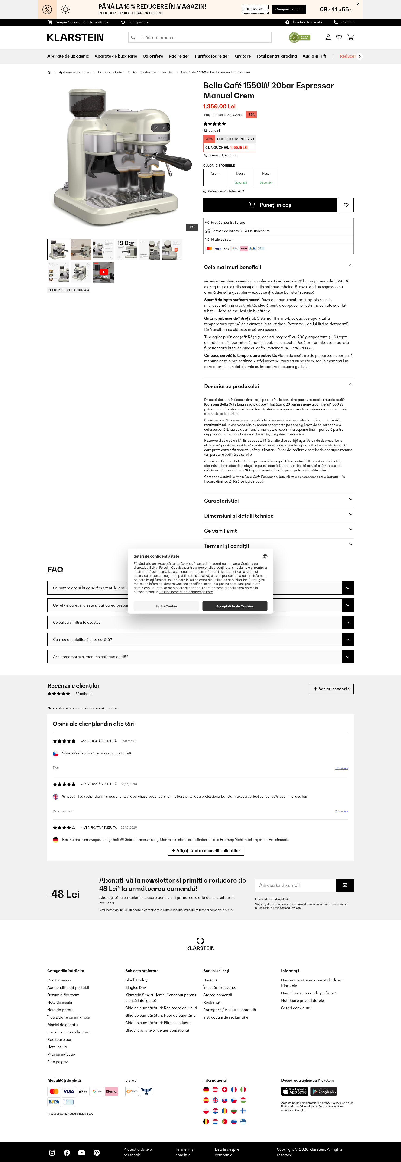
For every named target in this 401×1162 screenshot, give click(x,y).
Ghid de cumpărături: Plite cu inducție (158, 1022)
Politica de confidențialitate (272, 899)
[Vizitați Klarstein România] (224, 1111)
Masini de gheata (62, 1024)
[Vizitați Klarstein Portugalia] (224, 1121)
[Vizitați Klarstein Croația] (215, 1111)
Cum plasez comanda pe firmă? (309, 993)
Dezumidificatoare (63, 995)
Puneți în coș (275, 205)
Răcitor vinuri (59, 980)
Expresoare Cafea (111, 72)
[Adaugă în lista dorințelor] (346, 205)
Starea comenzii (217, 995)
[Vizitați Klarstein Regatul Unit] (215, 1100)
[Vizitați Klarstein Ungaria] (243, 1100)
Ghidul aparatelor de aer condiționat (157, 1030)
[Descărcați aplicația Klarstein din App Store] (295, 1091)
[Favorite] (339, 37)
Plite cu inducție (61, 1054)
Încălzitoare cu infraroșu (68, 1017)
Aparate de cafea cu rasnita (153, 72)
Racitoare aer (59, 1039)
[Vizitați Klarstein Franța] (234, 1089)
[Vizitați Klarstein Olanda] (215, 1121)
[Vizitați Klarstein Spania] (206, 1100)
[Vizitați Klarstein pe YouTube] (81, 1153)
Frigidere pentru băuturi (68, 1032)
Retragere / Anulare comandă (229, 1009)
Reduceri (348, 56)
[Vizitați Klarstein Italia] (243, 1089)
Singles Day (135, 987)
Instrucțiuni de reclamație (225, 1017)
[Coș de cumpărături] (350, 37)
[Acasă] (53, 72)
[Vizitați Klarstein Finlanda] (243, 1111)
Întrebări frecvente (307, 22)
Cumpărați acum (288, 9)
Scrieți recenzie (333, 688)
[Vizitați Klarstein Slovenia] (234, 1121)
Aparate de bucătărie (74, 72)
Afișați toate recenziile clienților (207, 850)
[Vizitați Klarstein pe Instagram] (52, 1153)
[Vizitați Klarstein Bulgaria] (234, 1111)
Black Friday (136, 980)
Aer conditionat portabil (68, 987)
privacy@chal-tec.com (287, 907)
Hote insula (57, 1047)
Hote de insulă (59, 1002)
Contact (347, 22)
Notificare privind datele (302, 1000)
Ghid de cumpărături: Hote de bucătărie (160, 1015)
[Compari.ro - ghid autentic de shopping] (299, 37)
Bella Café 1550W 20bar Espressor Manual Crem (215, 72)
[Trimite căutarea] (133, 37)
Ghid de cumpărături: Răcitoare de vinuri (161, 1008)
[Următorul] (359, 56)
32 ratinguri (211, 130)
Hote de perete (60, 1009)
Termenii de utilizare (331, 1106)
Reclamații (212, 1002)
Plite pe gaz (57, 1061)
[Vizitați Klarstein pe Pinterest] (96, 1153)
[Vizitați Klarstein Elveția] (224, 1089)
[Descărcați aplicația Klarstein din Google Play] (324, 1091)
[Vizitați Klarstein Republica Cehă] (234, 1100)
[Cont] (328, 37)
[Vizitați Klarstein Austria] (215, 1089)
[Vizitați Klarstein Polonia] (206, 1111)
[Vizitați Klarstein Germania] (206, 1089)
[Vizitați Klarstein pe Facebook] (66, 1153)
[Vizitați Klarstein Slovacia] (224, 1100)
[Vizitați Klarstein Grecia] (243, 1122)
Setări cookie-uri (295, 1008)
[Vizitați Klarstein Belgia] (206, 1121)
